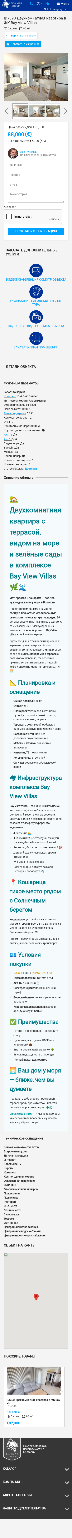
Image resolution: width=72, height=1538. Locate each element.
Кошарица (13, 1411)
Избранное (48, 5)
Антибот (9, 206)
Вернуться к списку (23, 35)
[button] (36, 1297)
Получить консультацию (36, 231)
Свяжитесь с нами (21, 1113)
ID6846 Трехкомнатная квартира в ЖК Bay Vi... (33, 1401)
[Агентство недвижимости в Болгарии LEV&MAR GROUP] (12, 4)
